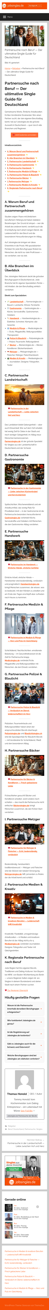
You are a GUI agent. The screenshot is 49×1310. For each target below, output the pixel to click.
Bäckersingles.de (21, 805)
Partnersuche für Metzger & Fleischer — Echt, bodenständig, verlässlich (22, 851)
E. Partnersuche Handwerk (19, 168)
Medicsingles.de (12, 660)
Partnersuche (30, 1129)
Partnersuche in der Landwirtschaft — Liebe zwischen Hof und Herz (23, 411)
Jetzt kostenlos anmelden (25, 135)
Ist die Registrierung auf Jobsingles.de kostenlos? (18, 1034)
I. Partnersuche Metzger (18, 181)
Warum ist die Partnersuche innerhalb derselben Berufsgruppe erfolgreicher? (23, 1008)
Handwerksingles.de (30, 584)
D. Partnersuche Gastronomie (20, 165)
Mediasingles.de (12, 944)
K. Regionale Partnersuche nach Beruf (24, 188)
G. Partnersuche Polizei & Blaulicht (23, 175)
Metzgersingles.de (13, 874)
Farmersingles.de (13, 441)
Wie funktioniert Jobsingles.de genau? (21, 1022)
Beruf (10, 1129)
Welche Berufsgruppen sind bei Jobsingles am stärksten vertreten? (23, 1057)
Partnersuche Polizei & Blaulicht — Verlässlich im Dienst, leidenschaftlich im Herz (24, 710)
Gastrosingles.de (12, 518)
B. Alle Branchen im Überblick (21, 158)
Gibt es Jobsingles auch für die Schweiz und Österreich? (21, 1045)
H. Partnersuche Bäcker (18, 178)
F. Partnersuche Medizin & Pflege (22, 171)
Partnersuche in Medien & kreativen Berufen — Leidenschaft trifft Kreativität (23, 921)
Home (7, 68)
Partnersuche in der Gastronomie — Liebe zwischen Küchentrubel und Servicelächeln (24, 491)
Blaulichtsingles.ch (33, 733)
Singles (39, 1129)
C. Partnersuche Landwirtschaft (21, 161)
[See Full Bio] (34, 1111)
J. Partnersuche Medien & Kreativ (22, 185)
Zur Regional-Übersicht (17, 990)
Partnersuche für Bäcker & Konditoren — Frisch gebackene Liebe (22, 782)
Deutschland (18, 1129)
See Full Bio (27, 1111)
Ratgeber (16, 68)
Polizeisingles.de (12, 733)
